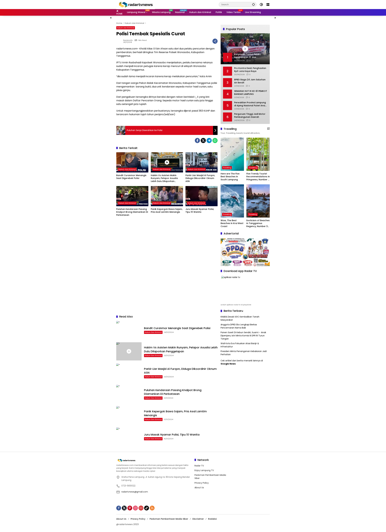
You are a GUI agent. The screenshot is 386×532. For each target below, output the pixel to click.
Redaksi (212, 518)
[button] (253, 4)
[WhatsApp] (215, 140)
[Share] (215, 41)
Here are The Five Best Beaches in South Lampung (230, 176)
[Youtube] (141, 508)
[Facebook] (197, 140)
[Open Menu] (268, 4)
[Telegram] (209, 140)
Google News (228, 363)
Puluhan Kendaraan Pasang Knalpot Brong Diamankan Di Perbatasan (132, 212)
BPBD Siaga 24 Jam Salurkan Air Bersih (250, 81)
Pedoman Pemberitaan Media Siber (169, 518)
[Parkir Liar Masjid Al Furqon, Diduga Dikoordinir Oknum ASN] (201, 162)
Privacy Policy (202, 482)
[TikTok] (146, 508)
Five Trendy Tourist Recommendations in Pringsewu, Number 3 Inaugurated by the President (258, 176)
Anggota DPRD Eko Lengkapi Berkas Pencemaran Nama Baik (239, 326)
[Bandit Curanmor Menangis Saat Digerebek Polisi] (132, 162)
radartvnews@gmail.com (134, 491)
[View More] (268, 128)
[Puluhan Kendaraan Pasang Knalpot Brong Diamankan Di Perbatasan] (132, 196)
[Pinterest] (129, 508)
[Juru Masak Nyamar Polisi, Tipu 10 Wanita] (201, 196)
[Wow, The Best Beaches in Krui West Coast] (232, 201)
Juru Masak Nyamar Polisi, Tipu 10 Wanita (199, 211)
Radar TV (199, 465)
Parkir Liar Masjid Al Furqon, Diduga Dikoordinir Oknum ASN (200, 178)
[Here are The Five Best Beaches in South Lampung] (232, 154)
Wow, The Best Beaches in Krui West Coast (232, 223)
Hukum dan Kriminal (125, 28)
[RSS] (152, 508)
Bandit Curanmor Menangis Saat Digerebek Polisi (131, 177)
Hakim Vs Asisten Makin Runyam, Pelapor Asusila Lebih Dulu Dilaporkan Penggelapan (164, 178)
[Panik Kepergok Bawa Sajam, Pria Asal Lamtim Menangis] (167, 196)
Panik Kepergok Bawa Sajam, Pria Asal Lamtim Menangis (166, 211)
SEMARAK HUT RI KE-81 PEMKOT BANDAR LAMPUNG (250, 93)
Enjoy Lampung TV (204, 470)
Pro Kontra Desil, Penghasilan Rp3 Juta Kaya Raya (250, 70)
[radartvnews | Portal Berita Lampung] (135, 4)
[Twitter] (203, 140)
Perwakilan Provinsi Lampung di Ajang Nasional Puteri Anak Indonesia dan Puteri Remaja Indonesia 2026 (250, 104)
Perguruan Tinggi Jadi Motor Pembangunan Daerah (249, 115)
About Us (199, 487)
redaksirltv (128, 40)
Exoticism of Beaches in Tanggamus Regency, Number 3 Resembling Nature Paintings (258, 223)
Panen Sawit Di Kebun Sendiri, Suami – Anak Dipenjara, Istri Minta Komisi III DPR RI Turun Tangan (243, 335)
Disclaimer (198, 518)
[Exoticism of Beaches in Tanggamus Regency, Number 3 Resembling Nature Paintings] (258, 201)
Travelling (227, 167)
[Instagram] (135, 508)
